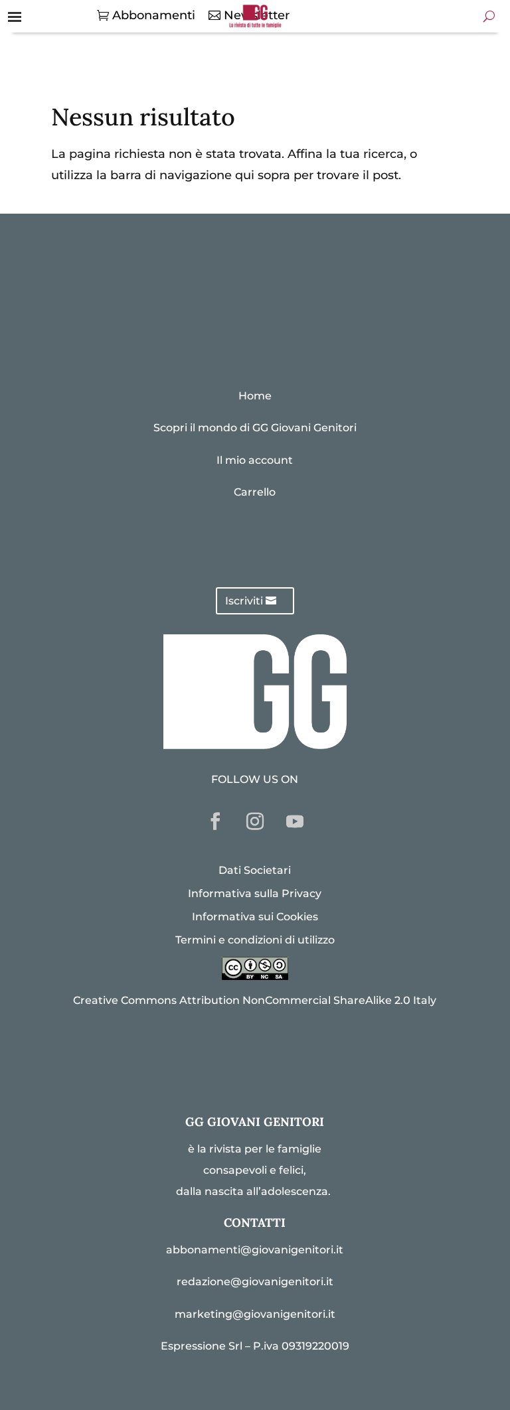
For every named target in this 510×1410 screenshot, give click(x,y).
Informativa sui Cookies (255, 916)
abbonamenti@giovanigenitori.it (254, 1249)
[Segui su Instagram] (255, 821)
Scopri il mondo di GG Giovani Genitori (255, 427)
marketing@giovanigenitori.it (255, 1314)
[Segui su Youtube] (295, 821)
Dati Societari (254, 870)
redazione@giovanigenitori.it (255, 1281)
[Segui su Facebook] (215, 821)
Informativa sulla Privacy (254, 893)
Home (255, 395)
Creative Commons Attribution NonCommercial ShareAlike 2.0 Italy (254, 1000)
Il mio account (254, 460)
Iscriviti (244, 601)
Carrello (255, 492)
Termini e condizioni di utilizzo (255, 940)
